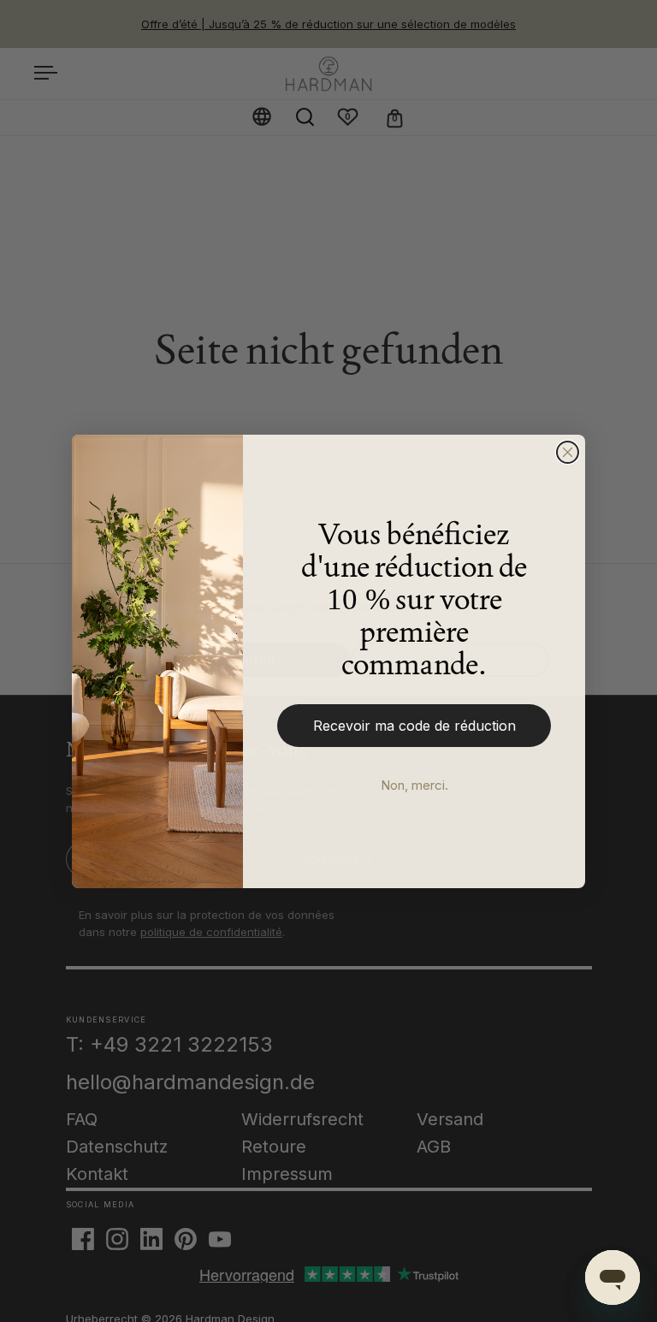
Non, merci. (414, 785)
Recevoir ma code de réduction (414, 725)
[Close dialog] (567, 452)
